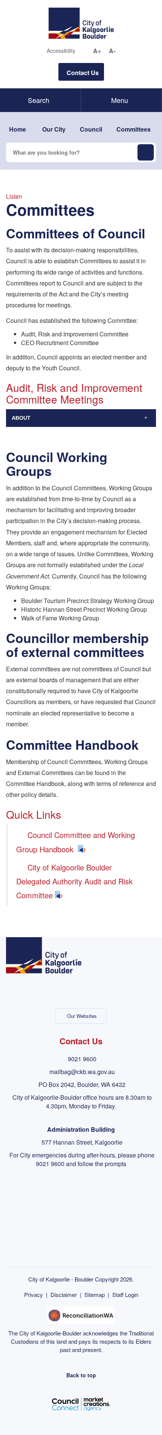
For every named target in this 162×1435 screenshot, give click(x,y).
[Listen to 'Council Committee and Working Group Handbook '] (81, 848)
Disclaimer (63, 1294)
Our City (54, 129)
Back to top (81, 1375)
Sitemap (94, 1294)
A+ (97, 51)
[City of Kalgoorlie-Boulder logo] (81, 22)
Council (91, 129)
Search (38, 100)
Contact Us (83, 72)
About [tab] (21, 418)
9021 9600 (82, 1058)
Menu (119, 100)
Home (17, 129)
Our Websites (82, 1015)
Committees (133, 129)
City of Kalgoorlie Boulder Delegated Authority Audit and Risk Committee (74, 881)
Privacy (33, 1294)
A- (112, 51)
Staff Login (125, 1294)
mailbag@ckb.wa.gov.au (82, 1071)
